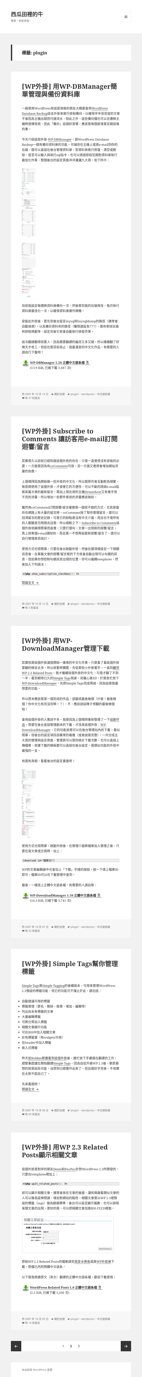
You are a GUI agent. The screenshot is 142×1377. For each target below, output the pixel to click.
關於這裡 (59, 394)
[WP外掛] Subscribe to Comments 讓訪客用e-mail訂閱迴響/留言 (70, 439)
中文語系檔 (103, 394)
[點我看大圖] (71, 175)
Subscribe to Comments (99, 523)
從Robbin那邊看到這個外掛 (47, 1058)
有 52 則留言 (32, 930)
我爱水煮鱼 (82, 1261)
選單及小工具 (126, 17)
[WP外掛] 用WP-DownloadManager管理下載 (65, 644)
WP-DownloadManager (39, 683)
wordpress (87, 394)
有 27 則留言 (32, 398)
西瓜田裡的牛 (27, 14)
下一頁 (126, 1346)
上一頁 (16, 1346)
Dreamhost (93, 492)
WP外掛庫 (104, 1261)
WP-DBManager (60, 139)
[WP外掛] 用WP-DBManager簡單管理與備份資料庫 (69, 90)
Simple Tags (62, 678)
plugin (75, 394)
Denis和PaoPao (64, 1169)
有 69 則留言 (32, 1114)
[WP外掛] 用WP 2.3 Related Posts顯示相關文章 (65, 1151)
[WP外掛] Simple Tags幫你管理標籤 (70, 967)
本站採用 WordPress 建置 (37, 1369)
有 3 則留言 (31, 607)
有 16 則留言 (32, 1322)
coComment (59, 466)
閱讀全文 (31, 582)
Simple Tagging (53, 985)
